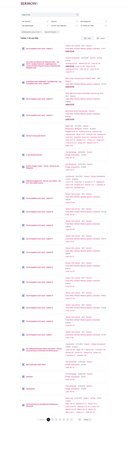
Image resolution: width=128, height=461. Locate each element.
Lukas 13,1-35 (90, 66)
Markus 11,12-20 (70, 409)
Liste (89, 38)
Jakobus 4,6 (69, 352)
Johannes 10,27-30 (97, 137)
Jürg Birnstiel (69, 176)
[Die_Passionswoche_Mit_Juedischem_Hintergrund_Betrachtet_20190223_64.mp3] (23, 405)
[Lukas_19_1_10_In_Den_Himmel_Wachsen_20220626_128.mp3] (23, 154)
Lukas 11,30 (69, 185)
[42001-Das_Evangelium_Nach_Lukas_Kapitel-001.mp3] (23, 334)
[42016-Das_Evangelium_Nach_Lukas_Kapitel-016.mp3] (23, 252)
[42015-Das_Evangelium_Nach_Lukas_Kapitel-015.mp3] (23, 267)
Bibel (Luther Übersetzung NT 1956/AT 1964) (80, 78)
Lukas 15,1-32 (94, 69)
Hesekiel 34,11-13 (92, 143)
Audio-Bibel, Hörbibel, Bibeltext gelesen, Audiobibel (82, 48)
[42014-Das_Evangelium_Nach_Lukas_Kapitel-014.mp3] (23, 282)
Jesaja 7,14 (79, 350)
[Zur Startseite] (29, 3)
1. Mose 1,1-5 (80, 412)
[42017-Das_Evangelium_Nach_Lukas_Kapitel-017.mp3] (23, 238)
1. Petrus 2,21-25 (70, 143)
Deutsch (89, 46)
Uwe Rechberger (71, 152)
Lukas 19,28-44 (70, 406)
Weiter (86, 419)
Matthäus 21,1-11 (81, 404)
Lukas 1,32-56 (70, 350)
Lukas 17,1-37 (69, 241)
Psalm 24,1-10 (70, 404)
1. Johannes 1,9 (100, 185)
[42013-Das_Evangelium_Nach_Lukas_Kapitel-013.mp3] (23, 295)
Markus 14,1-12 (82, 409)
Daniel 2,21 (78, 352)
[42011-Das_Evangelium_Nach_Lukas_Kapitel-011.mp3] (23, 48)
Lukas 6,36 (78, 182)
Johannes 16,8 (97, 131)
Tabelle (102, 38)
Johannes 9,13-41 (71, 63)
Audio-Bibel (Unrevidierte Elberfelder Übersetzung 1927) (84, 93)
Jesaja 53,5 (82, 143)
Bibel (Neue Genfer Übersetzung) (76, 111)
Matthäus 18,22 (79, 187)
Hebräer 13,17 (81, 140)
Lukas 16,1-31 (69, 72)
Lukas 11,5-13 (69, 170)
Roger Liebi (69, 126)
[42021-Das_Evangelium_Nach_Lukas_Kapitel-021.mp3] (23, 198)
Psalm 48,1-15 (90, 412)
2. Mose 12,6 (95, 406)
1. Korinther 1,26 (100, 350)
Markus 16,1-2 (69, 412)
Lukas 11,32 (69, 187)
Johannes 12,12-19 (83, 406)
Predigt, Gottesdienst (72, 155)
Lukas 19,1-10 (69, 158)
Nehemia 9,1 (100, 182)
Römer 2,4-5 (81, 134)
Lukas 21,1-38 (69, 202)
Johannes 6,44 (70, 134)
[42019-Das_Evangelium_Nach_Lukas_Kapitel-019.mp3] (23, 211)
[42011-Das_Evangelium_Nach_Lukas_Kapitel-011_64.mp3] (23, 115)
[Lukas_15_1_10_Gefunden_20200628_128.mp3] (23, 376)
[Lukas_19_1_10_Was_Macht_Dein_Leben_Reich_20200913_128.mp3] (23, 364)
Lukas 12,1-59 (80, 66)
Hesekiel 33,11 (79, 185)
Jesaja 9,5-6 (88, 352)
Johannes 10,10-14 (85, 131)
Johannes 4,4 (101, 134)
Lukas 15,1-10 (69, 379)
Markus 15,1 (92, 409)
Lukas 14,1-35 (84, 69)
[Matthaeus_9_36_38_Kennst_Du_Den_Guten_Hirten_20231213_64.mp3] (23, 135)
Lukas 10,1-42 (95, 63)
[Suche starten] (77, 14)
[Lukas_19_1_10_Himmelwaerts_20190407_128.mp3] (23, 388)
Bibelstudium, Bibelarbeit (73, 129)
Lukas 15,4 (68, 137)
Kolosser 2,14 (89, 185)
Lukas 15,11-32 (70, 140)
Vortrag (99, 58)
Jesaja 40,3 (100, 140)
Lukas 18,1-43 (70, 229)
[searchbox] (50, 15)
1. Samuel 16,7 (89, 350)
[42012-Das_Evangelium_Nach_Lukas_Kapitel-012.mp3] (23, 307)
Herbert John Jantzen (72, 46)
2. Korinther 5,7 (70, 355)
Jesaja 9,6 (77, 137)
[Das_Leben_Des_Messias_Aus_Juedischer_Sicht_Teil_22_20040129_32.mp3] (23, 64)
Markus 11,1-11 (92, 404)
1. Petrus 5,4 (91, 140)
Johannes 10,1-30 (84, 63)
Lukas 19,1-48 (70, 214)
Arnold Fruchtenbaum (72, 58)
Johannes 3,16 (91, 134)
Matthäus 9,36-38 (71, 131)
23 (79, 419)
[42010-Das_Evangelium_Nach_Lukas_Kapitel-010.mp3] (23, 321)
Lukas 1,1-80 (69, 337)
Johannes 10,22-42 (71, 69)
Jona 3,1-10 (69, 182)
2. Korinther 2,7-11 (89, 182)
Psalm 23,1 (85, 137)
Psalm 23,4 (69, 145)
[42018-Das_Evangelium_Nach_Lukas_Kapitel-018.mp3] (23, 225)
